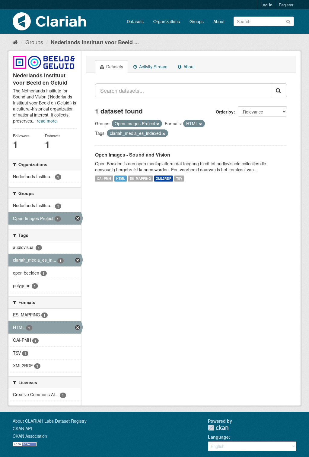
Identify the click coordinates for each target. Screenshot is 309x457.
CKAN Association (30, 436)
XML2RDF (163, 178)
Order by (225, 112)
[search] (279, 90)
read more (47, 121)
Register (286, 5)
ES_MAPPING (140, 178)
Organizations (166, 21)
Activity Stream (152, 67)
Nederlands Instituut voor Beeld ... (95, 42)
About (219, 21)
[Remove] (157, 123)
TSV (179, 178)
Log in (266, 5)
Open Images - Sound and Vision (132, 154)
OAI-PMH (104, 178)
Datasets (135, 21)
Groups (197, 21)
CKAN (218, 427)
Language (218, 437)
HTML (120, 178)
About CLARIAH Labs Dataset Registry (50, 421)
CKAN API (22, 428)
